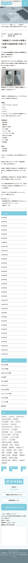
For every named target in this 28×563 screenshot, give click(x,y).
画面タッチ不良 (6, 455)
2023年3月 (4, 333)
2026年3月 (4, 238)
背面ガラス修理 (13, 458)
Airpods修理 (4, 364)
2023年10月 (4, 308)
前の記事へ (4, 469)
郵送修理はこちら (14, 500)
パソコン (4, 439)
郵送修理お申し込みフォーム (19, 201)
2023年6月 (4, 325)
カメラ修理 (18, 432)
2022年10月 (4, 354)
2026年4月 (4, 234)
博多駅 (17, 445)
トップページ (4, 24)
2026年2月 (4, 242)
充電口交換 (5, 445)
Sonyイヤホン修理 (6, 393)
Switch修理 (4, 398)
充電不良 (16, 442)
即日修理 (4, 447)
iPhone (18, 421)
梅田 (14, 35)
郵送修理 (4, 463)
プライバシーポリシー (14, 551)
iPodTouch (5, 424)
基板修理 (17, 34)
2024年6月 (4, 275)
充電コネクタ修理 (6, 442)
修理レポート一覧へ (13, 469)
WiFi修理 (14, 429)
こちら (16, 203)
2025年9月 (4, 259)
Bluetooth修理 (6, 419)
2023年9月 (4, 312)
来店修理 (10, 35)
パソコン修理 (4, 402)
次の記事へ (23, 469)
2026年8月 (4, 217)
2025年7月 (4, 267)
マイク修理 (12, 439)
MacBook (13, 424)
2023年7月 (4, 321)
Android (11, 34)
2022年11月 (4, 350)
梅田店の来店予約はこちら (14, 495)
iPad (12, 421)
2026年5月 (4, 230)
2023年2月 (4, 337)
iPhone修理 (4, 381)
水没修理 (9, 452)
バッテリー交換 (14, 437)
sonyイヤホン (5, 429)
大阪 (21, 34)
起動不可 (15, 460)
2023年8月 (4, 317)
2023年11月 (4, 304)
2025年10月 (4, 254)
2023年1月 (4, 341)
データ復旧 (5, 437)
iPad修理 (3, 377)
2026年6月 (4, 226)
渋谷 (21, 452)
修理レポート (13, 24)
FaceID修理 (5, 421)
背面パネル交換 (6, 460)
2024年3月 (4, 288)
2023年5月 (4, 329)
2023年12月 (4, 300)
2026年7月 (4, 221)
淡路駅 (15, 452)
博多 (11, 445)
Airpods (4, 416)
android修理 (4, 369)
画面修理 (22, 455)
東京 (15, 450)
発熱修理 (4, 458)
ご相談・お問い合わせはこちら (14, 507)
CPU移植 (15, 419)
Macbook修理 (5, 389)
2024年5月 (4, 279)
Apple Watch (20, 416)
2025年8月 (4, 263)
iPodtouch (4, 385)
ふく (11, 432)
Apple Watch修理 (6, 373)
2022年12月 (4, 345)
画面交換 (15, 455)
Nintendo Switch (7, 427)
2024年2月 (4, 292)
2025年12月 (4, 246)
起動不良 (22, 460)
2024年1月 (4, 296)
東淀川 (20, 450)
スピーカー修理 (6, 434)
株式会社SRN (14, 489)
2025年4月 (4, 271)
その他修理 (5, 432)
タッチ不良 (15, 434)
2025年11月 (4, 250)
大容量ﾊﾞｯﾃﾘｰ (19, 447)
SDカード (17, 427)
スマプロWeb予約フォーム (14, 192)
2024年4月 (4, 283)
